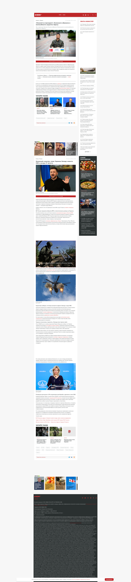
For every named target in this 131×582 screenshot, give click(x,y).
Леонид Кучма (59, 118)
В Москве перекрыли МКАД (87, 85)
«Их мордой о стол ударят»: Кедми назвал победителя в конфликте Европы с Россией (87, 213)
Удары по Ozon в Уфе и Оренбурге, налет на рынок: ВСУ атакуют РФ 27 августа (52, 420)
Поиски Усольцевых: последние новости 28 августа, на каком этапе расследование (88, 232)
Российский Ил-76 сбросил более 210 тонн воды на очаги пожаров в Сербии (86, 115)
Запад (72, 447)
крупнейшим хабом (51, 270)
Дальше (87, 151)
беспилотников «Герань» (65, 88)
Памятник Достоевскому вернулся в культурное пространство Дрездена (87, 110)
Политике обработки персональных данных (81, 579)
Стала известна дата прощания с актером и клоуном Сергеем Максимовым (87, 148)
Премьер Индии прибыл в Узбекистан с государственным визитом (86, 135)
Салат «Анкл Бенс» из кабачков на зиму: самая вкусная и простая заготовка (87, 175)
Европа (38, 108)
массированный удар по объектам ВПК (64, 213)
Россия (37, 447)
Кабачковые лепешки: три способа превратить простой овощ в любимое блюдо (87, 194)
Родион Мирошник (69, 450)
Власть (65, 108)
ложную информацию (47, 312)
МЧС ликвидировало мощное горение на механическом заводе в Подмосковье (87, 77)
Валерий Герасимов (65, 447)
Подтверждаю (109, 579)
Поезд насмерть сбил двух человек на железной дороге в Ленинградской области (86, 120)
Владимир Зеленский (40, 118)
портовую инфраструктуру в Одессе (53, 221)
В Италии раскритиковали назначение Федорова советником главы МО (87, 102)
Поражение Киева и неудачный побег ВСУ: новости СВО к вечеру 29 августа (42, 441)
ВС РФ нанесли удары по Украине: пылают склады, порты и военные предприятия (53, 418)
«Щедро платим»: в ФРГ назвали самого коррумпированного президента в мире (55, 112)
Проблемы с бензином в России (62, 15)
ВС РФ (42, 447)
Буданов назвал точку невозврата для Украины (69, 440)
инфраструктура (50, 118)
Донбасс (38, 450)
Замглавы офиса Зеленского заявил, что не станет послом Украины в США (42, 112)
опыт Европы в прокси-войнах (52, 325)
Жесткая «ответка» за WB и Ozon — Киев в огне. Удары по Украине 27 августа (52, 422)
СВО (43, 450)
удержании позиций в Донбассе (51, 315)
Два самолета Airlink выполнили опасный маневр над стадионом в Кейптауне (87, 93)
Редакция (36, 498)
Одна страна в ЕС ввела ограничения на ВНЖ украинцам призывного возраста (86, 125)
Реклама (36, 499)
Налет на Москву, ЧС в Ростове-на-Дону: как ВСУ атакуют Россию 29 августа (55, 441)
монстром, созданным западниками (60, 337)
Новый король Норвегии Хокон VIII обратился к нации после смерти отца (87, 82)
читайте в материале (69, 207)
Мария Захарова (60, 450)
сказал (69, 77)
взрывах (59, 83)
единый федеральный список (75, 522)
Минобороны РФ (55, 447)
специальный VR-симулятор (55, 398)
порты (65, 118)
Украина (48, 447)
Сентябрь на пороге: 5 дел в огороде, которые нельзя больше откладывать (87, 220)
